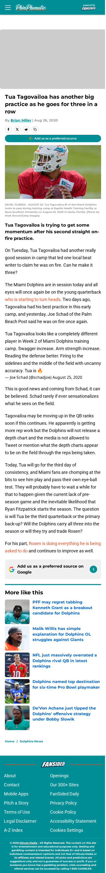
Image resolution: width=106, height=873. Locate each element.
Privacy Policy (63, 802)
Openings (59, 775)
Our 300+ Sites (64, 784)
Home (10, 741)
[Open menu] (8, 7)
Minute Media (28, 843)
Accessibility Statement (73, 821)
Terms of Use (17, 812)
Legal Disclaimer (20, 821)
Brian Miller (21, 120)
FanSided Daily (64, 793)
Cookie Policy (63, 812)
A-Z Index (13, 830)
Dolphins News (31, 741)
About (10, 775)
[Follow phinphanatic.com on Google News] (93, 569)
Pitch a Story (16, 802)
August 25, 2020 (67, 377)
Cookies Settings (66, 830)
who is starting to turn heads (32, 299)
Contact (11, 784)
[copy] (35, 129)
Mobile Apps (16, 793)
